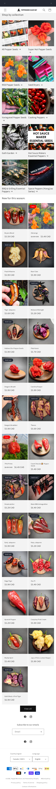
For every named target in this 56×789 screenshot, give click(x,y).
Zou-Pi (33, 581)
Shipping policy (42, 783)
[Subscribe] (41, 732)
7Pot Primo (9, 464)
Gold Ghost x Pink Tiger (13, 696)
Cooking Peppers (36, 117)
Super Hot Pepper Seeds (40, 49)
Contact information (29, 786)
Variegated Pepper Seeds (14, 117)
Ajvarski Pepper (10, 619)
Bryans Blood (9, 233)
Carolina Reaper (36, 387)
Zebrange (34, 233)
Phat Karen (35, 348)
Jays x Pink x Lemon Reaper (41, 658)
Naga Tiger (8, 581)
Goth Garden (8, 153)
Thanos (33, 425)
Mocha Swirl (9, 658)
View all (28, 708)
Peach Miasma (10, 271)
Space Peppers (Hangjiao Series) (40, 190)
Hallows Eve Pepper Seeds (14, 348)
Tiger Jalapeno (10, 310)
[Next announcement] (51, 3)
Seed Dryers (34, 84)
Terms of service (28, 783)
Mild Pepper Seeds (11, 84)
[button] (5, 10)
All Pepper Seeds (10, 49)
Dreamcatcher (9, 504)
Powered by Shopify (32, 778)
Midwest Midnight (37, 310)
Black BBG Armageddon (39, 504)
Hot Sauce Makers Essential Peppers (37, 154)
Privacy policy (16, 783)
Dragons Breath (10, 387)
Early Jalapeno (10, 542)
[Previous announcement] (5, 3)
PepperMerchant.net (18, 778)
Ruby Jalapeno (36, 542)
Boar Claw (34, 271)
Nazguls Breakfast (11, 425)
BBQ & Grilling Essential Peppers (13, 190)
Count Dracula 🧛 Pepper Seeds (40, 465)
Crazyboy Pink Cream (38, 619)
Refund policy (45, 778)
